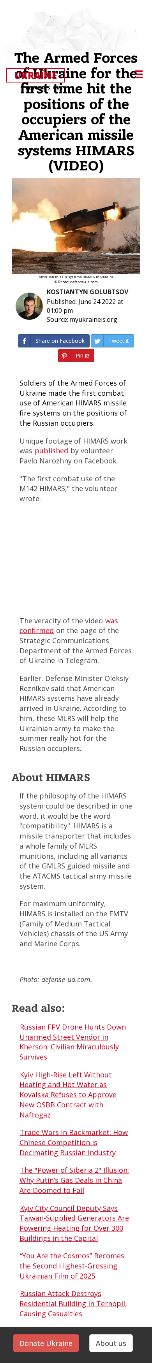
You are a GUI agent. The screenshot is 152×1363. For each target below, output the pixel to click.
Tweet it (118, 340)
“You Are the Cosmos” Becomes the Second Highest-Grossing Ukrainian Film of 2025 (71, 1265)
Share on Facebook (60, 340)
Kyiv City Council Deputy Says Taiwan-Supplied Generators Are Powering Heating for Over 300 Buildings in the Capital (74, 1223)
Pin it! (82, 355)
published (51, 450)
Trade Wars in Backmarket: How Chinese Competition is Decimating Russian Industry (73, 1142)
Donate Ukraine (45, 1343)
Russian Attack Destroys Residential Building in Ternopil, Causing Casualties (73, 1303)
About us (111, 1343)
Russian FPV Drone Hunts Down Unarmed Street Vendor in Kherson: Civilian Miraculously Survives (72, 1041)
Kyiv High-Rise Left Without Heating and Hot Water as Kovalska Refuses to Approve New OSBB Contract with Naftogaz (68, 1094)
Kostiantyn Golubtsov (87, 292)
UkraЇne (39, 75)
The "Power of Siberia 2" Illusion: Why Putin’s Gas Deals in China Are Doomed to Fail (74, 1180)
